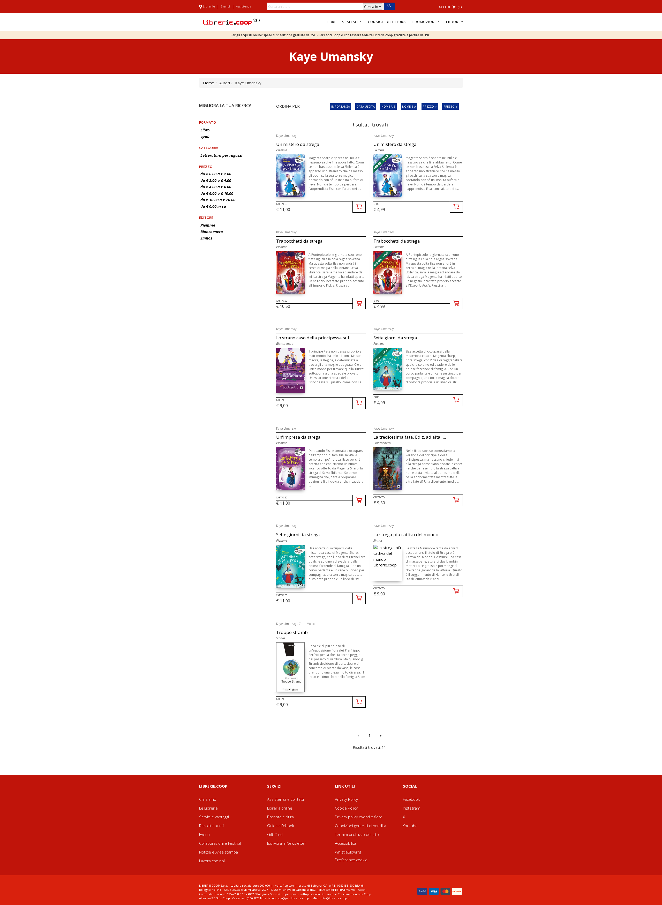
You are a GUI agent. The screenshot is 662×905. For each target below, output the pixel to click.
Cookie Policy (346, 808)
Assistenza (244, 6)
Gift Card (275, 834)
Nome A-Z (388, 106)
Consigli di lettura (387, 21)
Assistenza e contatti (285, 799)
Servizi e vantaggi (214, 816)
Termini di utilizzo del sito (357, 834)
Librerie (209, 6)
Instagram (411, 808)
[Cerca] (389, 6)
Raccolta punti (211, 825)
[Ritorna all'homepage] (231, 21)
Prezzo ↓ (450, 106)
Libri (331, 21)
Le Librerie (208, 808)
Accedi (444, 7)
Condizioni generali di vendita (360, 825)
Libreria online (279, 808)
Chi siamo (207, 799)
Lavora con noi (212, 860)
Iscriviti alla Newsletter (286, 843)
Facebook (411, 799)
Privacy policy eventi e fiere (358, 816)
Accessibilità (345, 843)
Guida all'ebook (280, 825)
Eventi (225, 6)
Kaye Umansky (286, 135)
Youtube (410, 825)
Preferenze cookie (351, 859)
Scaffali (350, 21)
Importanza (340, 106)
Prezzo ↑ (430, 106)
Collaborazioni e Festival (220, 843)
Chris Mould (307, 624)
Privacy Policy (346, 799)
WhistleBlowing (348, 852)
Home (208, 82)
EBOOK (453, 21)
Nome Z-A (409, 106)
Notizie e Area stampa (218, 852)
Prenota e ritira (280, 816)
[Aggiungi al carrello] (359, 207)
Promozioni (424, 21)
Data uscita (366, 106)
